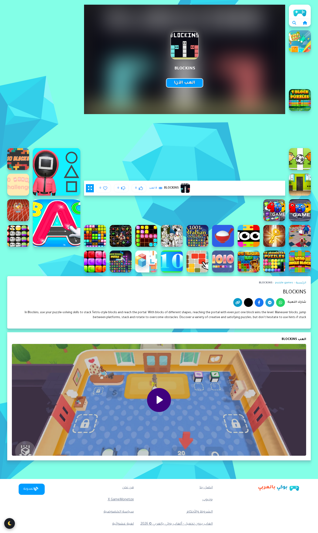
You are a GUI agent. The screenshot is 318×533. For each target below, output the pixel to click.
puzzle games (284, 283)
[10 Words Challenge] (18, 185)
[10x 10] (197, 261)
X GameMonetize (121, 500)
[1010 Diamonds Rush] (146, 236)
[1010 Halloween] (18, 236)
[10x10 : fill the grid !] (146, 261)
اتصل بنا (206, 488)
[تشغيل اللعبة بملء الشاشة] (90, 188)
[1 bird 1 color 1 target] (300, 41)
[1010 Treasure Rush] (249, 261)
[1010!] (223, 261)
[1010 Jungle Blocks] (300, 261)
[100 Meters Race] (18, 210)
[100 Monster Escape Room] (300, 236)
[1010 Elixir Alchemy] (121, 236)
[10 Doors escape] (300, 185)
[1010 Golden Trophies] (95, 236)
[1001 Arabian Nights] (197, 236)
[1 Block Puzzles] (300, 100)
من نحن (128, 488)
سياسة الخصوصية (119, 512)
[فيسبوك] (259, 302)
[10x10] (172, 261)
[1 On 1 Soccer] (300, 159)
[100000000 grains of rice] (223, 236)
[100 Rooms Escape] (274, 236)
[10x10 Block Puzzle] (121, 261)
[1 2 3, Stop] (56, 172)
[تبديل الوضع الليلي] (9, 523)
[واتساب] (280, 302)
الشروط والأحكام (199, 512)
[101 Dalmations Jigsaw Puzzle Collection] (172, 236)
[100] (300, 210)
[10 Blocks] (18, 159)
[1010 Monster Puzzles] (274, 261)
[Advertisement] (44, 74)
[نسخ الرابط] (237, 302)
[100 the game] (249, 236)
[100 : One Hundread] (274, 210)
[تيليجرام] (269, 302)
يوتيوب (207, 500)
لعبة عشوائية (123, 524)
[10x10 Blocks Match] (95, 261)
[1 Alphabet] (56, 223)
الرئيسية (300, 12)
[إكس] (248, 302)
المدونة (28, 489)
